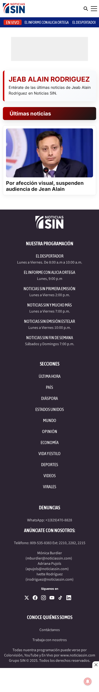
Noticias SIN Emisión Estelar (49, 321)
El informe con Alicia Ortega (47, 22)
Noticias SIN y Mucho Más (49, 304)
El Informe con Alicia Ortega (49, 272)
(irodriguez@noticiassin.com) (49, 579)
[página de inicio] (14, 8)
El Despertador (84, 22)
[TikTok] (60, 597)
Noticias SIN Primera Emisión (49, 288)
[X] (26, 597)
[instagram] (43, 597)
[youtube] (52, 597)
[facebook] (35, 597)
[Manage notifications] (88, 681)
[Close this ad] (95, 664)
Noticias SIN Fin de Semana (49, 337)
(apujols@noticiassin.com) (47, 569)
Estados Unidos (49, 409)
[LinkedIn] (68, 597)
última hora (50, 376)
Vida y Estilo (49, 453)
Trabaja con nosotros (49, 640)
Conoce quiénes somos (49, 617)
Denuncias (49, 507)
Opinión (49, 431)
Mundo (49, 420)
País (49, 387)
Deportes (49, 464)
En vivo (12, 22)
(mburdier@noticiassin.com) (48, 558)
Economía (50, 442)
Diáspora (49, 398)
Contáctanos (49, 629)
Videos (49, 475)
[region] (49, 680)
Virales (49, 486)
